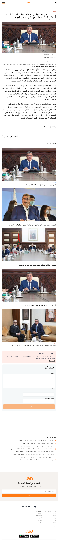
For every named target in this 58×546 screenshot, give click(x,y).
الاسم (52, 392)
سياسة (54, 11)
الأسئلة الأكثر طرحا (38, 515)
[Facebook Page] (35, 506)
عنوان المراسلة (49, 398)
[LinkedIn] (26, 506)
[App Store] (34, 536)
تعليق (52, 373)
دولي (55, 525)
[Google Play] (24, 536)
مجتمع (54, 517)
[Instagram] (23, 506)
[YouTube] (29, 506)
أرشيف (40, 522)
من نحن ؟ (40, 513)
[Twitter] (32, 506)
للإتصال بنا (40, 520)
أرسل (29, 495)
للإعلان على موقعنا (38, 517)
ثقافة (55, 518)
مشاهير (54, 524)
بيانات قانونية (39, 518)
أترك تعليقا (29, 406)
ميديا (55, 520)
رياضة (54, 522)
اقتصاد (54, 515)
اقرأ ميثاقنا (52, 361)
